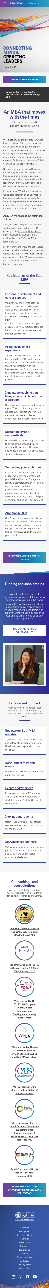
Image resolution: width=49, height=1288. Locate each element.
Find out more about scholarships (24, 630)
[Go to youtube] (35, 1277)
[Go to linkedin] (14, 1277)
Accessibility (24, 1268)
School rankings (24, 1257)
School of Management (24, 3)
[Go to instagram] (21, 1277)
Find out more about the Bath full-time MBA (24, 558)
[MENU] (4, 3)
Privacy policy (25, 1264)
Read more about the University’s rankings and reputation (24, 1190)
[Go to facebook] (28, 1277)
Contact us (24, 1260)
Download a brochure (24, 79)
